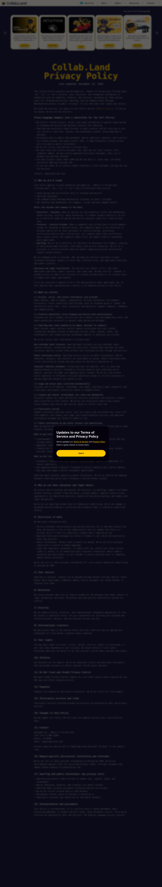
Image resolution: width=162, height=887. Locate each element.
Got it (81, 453)
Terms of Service (81, 442)
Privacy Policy (99, 442)
